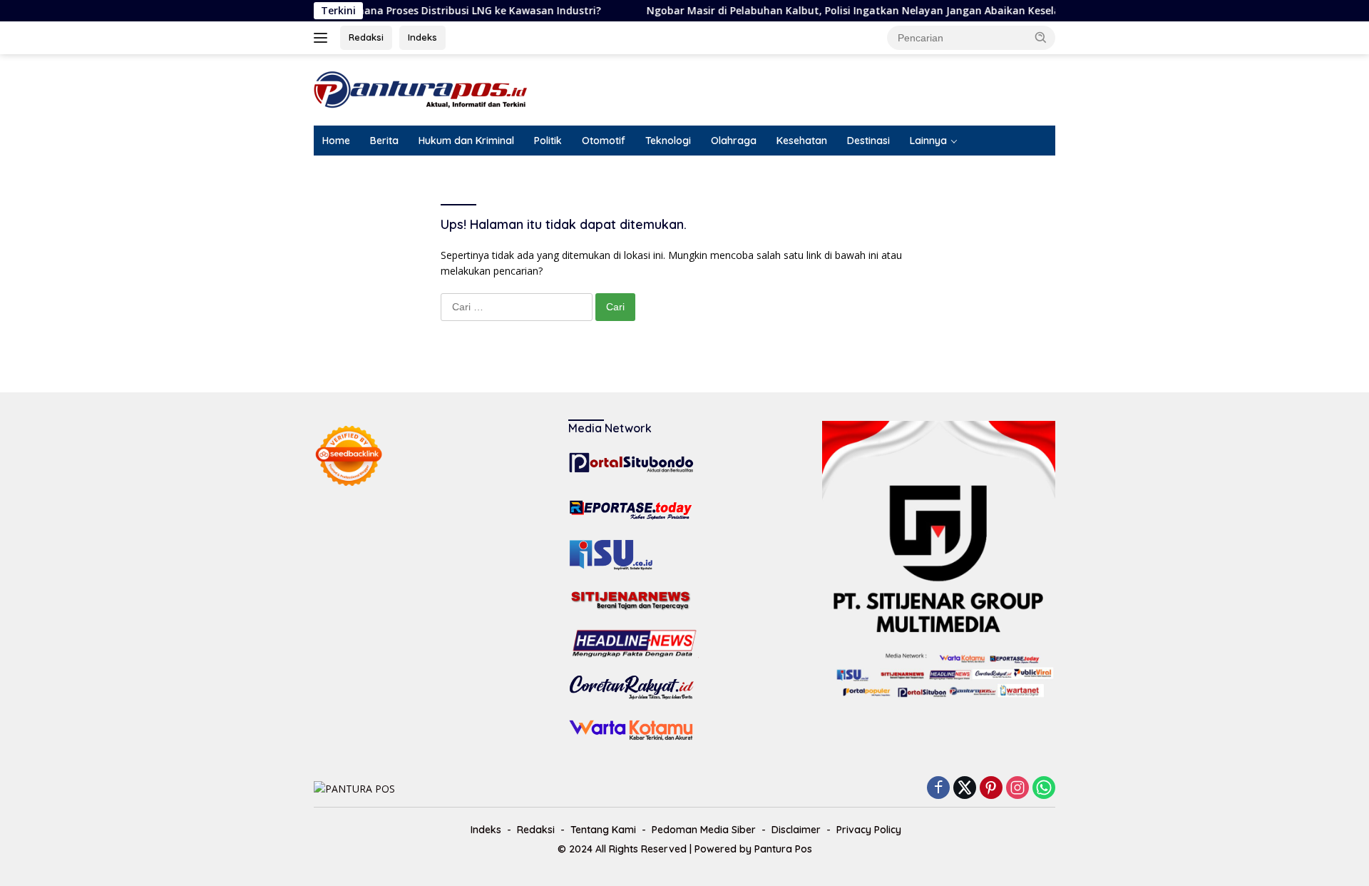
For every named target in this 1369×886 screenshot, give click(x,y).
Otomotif (603, 140)
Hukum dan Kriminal (466, 140)
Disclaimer (796, 829)
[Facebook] (938, 788)
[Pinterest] (991, 788)
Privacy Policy (868, 829)
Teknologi (668, 140)
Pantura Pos (783, 848)
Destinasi (868, 140)
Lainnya (928, 140)
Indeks (422, 37)
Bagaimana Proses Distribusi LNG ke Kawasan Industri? (440, 10)
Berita (384, 140)
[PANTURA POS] (421, 89)
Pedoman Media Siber (704, 829)
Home (336, 140)
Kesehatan (801, 140)
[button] (1041, 37)
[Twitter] (964, 788)
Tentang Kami (603, 829)
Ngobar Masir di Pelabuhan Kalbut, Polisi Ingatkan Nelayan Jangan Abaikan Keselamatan (847, 10)
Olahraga (734, 140)
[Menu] (323, 38)
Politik (548, 140)
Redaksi (366, 37)
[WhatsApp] (1043, 788)
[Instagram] (1017, 788)
